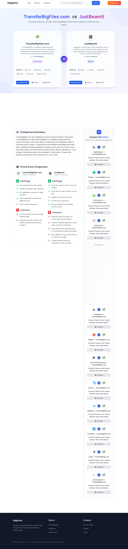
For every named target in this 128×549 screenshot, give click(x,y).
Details (36, 82)
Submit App (115, 3)
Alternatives (24, 82)
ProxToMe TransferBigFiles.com (99, 434)
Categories (47, 3)
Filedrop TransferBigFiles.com (99, 177)
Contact (86, 528)
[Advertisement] (64, 107)
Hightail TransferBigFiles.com (99, 339)
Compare (100, 164)
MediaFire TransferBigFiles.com (99, 411)
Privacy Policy (88, 525)
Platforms (37, 3)
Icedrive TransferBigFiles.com (99, 388)
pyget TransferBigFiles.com (99, 457)
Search (95, 3)
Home (29, 3)
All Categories (53, 525)
